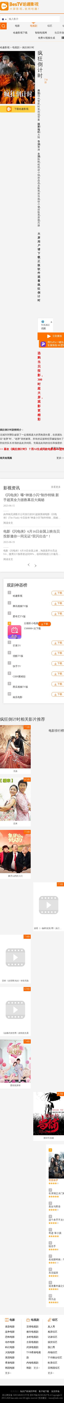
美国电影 (10, 1357)
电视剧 (33, 26)
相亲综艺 (52, 1332)
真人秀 (51, 1326)
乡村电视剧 (32, 1337)
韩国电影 (10, 1368)
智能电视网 (41, 32)
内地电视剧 (32, 1362)
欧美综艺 (52, 1362)
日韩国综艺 (54, 1368)
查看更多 (56, 487)
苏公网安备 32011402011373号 (15, 1395)
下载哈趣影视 (21, 109)
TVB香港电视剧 (33, 1355)
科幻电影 (10, 1347)
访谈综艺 (52, 1337)
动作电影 (10, 1342)
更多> (8, 1373)
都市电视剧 (32, 1332)
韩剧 (28, 1368)
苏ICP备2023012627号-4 (40, 1395)
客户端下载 (44, 1391)
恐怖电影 (10, 1337)
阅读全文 (8, 523)
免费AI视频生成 (46, 38)
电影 (17, 26)
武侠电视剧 (32, 1347)
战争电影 (10, 1332)
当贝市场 (59, 32)
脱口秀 (51, 1347)
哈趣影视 (5, 47)
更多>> (60, 458)
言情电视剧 (32, 1326)
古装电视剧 (32, 1342)
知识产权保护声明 (28, 1391)
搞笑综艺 (52, 1342)
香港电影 (10, 1362)
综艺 (49, 26)
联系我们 (15, 1391)
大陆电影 (10, 1352)
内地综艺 (52, 1352)
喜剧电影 (10, 1326)
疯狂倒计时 (40, 64)
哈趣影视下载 (20, 32)
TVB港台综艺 (55, 1357)
